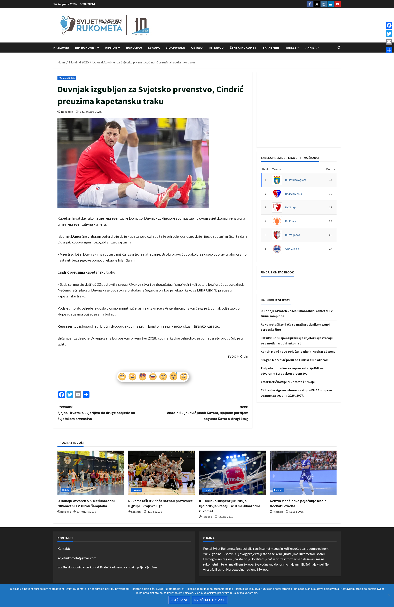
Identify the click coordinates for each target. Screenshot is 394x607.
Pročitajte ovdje (210, 600)
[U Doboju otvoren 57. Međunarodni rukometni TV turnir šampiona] (90, 473)
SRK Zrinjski (292, 248)
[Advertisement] (266, 25)
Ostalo (197, 47)
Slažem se (179, 600)
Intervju (216, 47)
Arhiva (311, 47)
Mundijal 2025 (67, 77)
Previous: (96, 412)
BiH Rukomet (85, 47)
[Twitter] (389, 34)
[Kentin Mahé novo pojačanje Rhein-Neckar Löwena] (303, 473)
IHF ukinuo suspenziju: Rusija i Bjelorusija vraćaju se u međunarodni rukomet (229, 505)
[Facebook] (389, 25)
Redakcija (67, 111)
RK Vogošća (292, 234)
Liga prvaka (175, 47)
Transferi (270, 47)
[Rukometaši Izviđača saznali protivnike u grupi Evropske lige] (161, 473)
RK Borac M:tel (293, 193)
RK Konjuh (291, 221)
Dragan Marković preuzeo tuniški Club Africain (295, 360)
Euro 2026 (134, 47)
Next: (207, 412)
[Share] (389, 50)
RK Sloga (290, 207)
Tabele (290, 47)
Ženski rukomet (243, 47)
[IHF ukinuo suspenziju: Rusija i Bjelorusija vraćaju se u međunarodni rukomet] (232, 473)
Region (111, 47)
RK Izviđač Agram (295, 179)
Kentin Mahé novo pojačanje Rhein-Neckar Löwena (298, 351)
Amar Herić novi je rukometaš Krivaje (288, 382)
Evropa (154, 47)
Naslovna (61, 47)
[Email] (389, 42)
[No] (389, 595)
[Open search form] (339, 48)
